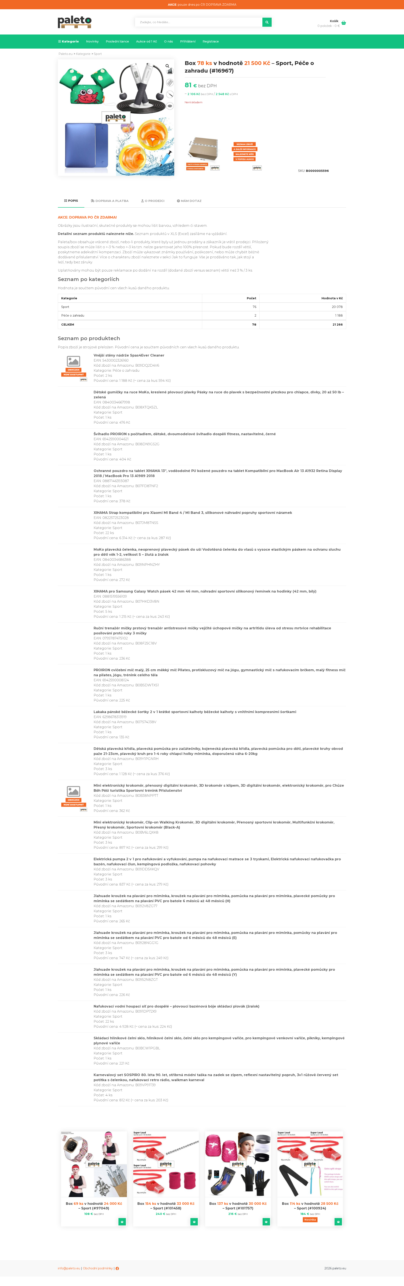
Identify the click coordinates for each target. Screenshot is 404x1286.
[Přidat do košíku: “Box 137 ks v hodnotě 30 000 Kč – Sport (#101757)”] (266, 1221)
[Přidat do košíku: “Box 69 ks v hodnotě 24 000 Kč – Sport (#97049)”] (122, 1221)
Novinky (92, 41)
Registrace (211, 41)
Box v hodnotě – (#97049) (94, 1206)
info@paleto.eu (69, 1268)
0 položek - (329, 26)
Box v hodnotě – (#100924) (310, 1206)
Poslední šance (117, 41)
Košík (334, 21)
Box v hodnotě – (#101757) (238, 1206)
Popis (73, 201)
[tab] (71, 201)
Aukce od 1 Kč (146, 41)
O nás (168, 41)
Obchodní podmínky (98, 1268)
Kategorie (70, 41)
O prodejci (154, 201)
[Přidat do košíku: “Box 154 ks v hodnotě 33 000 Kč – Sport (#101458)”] (194, 1221)
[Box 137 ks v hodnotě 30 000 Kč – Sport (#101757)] (238, 1164)
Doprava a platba (112, 201)
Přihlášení (187, 41)
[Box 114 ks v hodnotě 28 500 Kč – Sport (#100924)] (310, 1164)
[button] (167, 66)
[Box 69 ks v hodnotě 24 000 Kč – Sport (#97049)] (94, 1164)
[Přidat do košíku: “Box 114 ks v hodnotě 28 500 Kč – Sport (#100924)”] (338, 1221)
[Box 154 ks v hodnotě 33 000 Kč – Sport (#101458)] (166, 1164)
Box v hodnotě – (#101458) (165, 1206)
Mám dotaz (191, 201)
